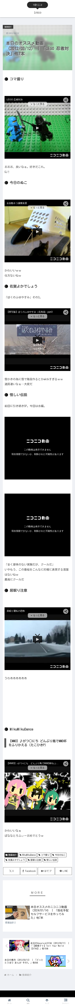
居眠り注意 (36, 860)
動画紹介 (12, 855)
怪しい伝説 (51, 860)
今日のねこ (60, 855)
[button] (68, 616)
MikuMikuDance (29, 855)
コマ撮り (45, 855)
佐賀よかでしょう (16, 860)
